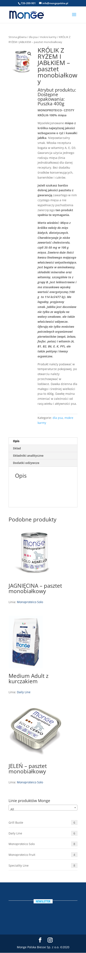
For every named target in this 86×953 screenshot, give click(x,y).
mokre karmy (48, 37)
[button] (29, 54)
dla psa (33, 37)
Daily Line (23, 692)
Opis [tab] (16, 441)
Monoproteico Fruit (42, 855)
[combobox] (43, 808)
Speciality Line (42, 865)
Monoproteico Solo (30, 602)
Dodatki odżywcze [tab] (26, 463)
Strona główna (18, 37)
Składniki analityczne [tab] (28, 455)
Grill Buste (42, 822)
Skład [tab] (17, 448)
